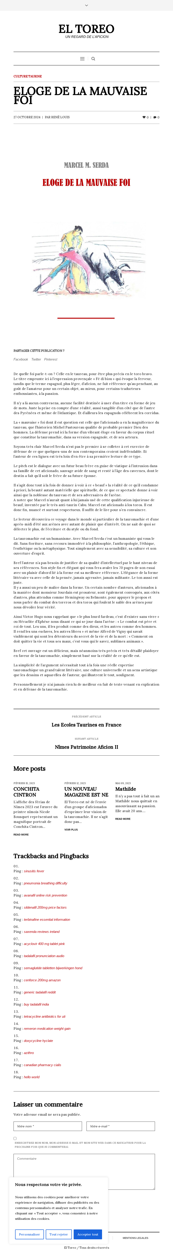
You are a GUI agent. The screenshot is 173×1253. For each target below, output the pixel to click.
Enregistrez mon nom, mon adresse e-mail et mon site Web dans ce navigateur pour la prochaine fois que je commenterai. (80, 1144)
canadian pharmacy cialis (42, 1065)
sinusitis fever (34, 871)
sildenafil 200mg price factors (45, 907)
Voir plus (71, 829)
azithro (29, 1053)
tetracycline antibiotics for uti (44, 1016)
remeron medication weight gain (47, 1028)
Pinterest (50, 359)
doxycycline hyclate (38, 1041)
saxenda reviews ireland (41, 932)
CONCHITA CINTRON (26, 792)
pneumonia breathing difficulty (45, 883)
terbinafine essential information (47, 919)
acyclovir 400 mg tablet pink (44, 944)
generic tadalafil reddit (40, 992)
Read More (21, 834)
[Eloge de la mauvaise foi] (86, 235)
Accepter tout (87, 1234)
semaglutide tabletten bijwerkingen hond (53, 968)
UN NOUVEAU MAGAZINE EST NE (86, 792)
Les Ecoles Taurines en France (86, 725)
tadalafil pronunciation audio (44, 956)
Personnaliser (29, 1234)
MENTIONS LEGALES (135, 1238)
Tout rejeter (59, 1234)
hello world (31, 1077)
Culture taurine (28, 76)
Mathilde (125, 789)
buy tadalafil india (36, 1004)
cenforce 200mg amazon (42, 980)
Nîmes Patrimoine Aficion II (86, 747)
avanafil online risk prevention (45, 895)
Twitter (36, 359)
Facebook (21, 359)
